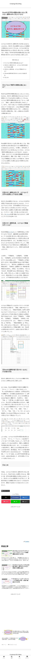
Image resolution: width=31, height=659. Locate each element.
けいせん (10, 232)
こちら (8, 214)
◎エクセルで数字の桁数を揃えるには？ (13, 63)
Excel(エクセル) (6, 490)
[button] (25, 501)
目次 (13, 59)
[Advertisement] (15, 523)
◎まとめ (6, 77)
